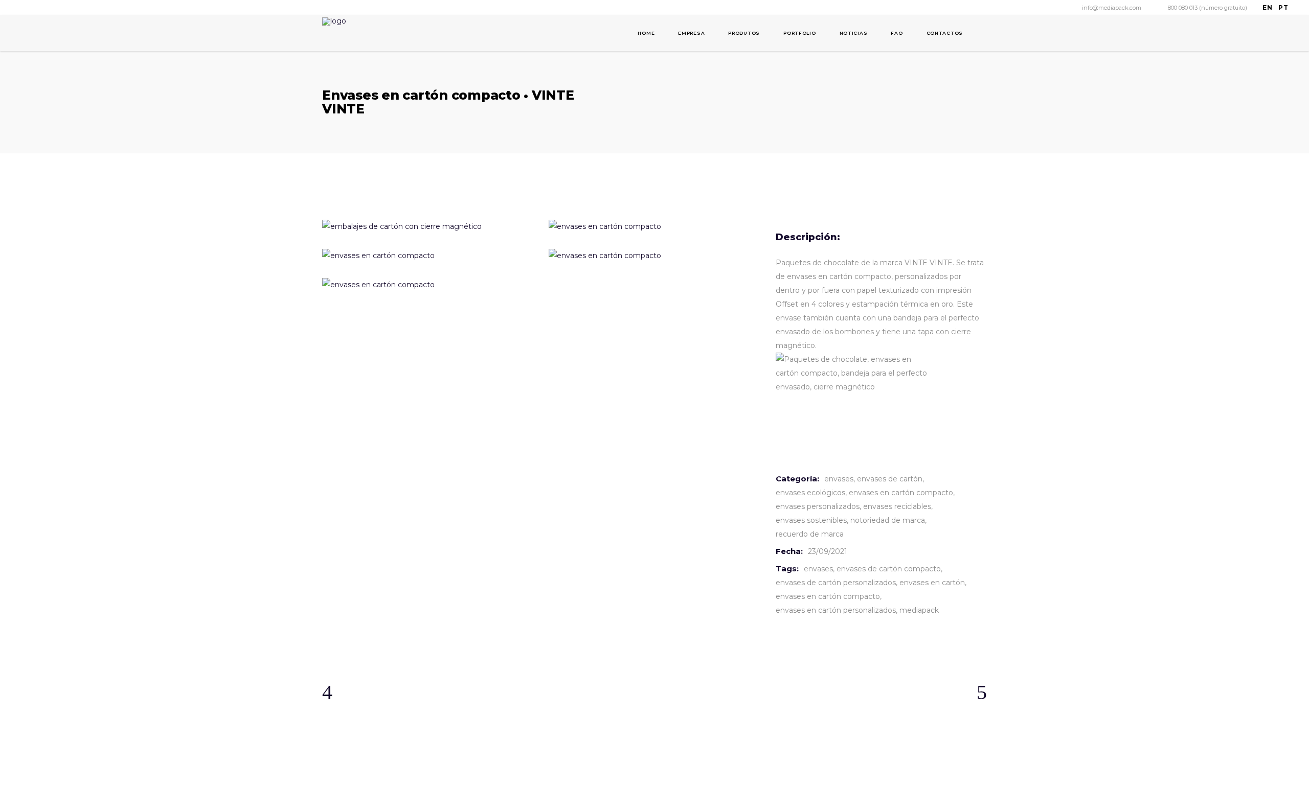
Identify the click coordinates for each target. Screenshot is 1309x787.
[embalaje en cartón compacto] (427, 285)
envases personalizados (818, 506)
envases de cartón (889, 478)
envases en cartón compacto (901, 492)
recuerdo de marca (810, 534)
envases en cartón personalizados (836, 610)
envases (838, 478)
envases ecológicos (810, 492)
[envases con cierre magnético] (654, 256)
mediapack (919, 610)
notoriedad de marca (887, 520)
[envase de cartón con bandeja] (654, 227)
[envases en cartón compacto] (427, 256)
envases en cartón (932, 582)
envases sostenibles (811, 520)
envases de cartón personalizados (836, 582)
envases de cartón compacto (889, 568)
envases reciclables (897, 506)
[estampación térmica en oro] (427, 227)
